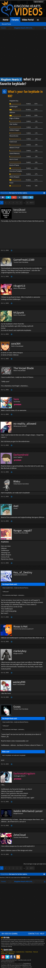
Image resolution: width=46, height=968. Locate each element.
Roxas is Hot (20, 626)
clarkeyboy (19, 651)
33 (27, 202)
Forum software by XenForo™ (9, 960)
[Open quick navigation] (44, 28)
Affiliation (11, 953)
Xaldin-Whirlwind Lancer (28, 811)
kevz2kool (19, 209)
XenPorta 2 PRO (4, 877)
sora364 (15, 343)
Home (5, 19)
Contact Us (33, 933)
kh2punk (18, 312)
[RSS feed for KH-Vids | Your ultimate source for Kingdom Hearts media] (18, 956)
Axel (15, 506)
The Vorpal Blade (23, 368)
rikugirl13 (19, 286)
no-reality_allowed (24, 423)
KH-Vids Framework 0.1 (7, 962)
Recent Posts (6, 24)
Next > (32, 202)
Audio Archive (20, 952)
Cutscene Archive (10, 952)
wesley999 (19, 682)
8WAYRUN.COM (25, 877)
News (2, 952)
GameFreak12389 (23, 259)
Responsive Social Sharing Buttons (11, 967)
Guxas (17, 706)
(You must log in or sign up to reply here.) (35, 864)
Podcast (35, 952)
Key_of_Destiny (22, 572)
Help (42, 933)
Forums (15, 19)
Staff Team (4, 953)
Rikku (16, 481)
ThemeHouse (27, 963)
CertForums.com (27, 967)
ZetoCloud (19, 835)
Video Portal (28, 19)
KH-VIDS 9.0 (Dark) (10, 933)
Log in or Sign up (38, 1)
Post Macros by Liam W (24, 960)
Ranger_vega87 (22, 530)
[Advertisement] (23, 54)
